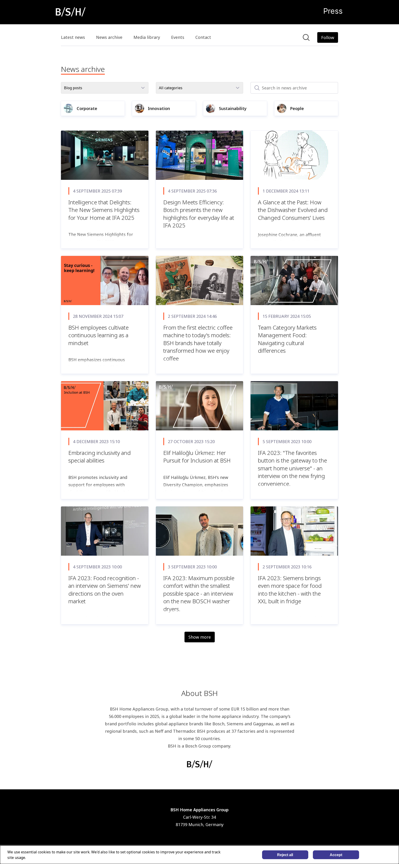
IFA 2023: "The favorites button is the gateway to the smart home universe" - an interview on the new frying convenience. (292, 468)
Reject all (285, 855)
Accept (336, 855)
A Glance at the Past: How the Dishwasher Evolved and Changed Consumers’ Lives (293, 209)
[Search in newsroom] (306, 37)
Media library (146, 37)
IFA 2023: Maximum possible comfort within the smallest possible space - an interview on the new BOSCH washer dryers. (198, 593)
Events (177, 37)
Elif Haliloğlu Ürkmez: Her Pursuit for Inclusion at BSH (197, 456)
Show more (199, 637)
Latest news (73, 37)
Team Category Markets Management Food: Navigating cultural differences (287, 339)
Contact (203, 37)
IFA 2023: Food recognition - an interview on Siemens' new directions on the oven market (104, 589)
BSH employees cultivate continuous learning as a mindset (98, 335)
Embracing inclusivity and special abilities (99, 456)
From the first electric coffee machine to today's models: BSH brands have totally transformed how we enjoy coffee (198, 343)
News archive (109, 37)
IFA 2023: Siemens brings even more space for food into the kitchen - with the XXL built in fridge (290, 589)
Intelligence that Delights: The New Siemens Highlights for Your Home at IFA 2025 (103, 209)
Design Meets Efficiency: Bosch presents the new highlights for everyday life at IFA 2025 (198, 213)
